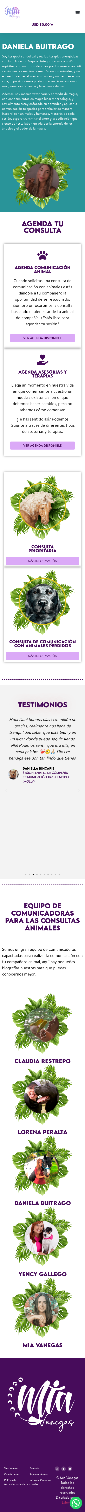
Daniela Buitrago (42, 1203)
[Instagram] (57, 1468)
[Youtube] (70, 1468)
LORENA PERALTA (42, 1132)
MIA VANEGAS (43, 1345)
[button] (77, 12)
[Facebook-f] (63, 1468)
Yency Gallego (43, 1274)
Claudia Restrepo (42, 1060)
